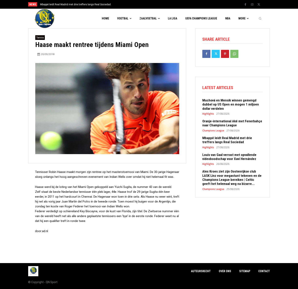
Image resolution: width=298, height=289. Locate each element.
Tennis (40, 37)
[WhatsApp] (234, 54)
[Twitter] (259, 4)
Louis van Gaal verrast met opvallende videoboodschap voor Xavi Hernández (229, 157)
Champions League (213, 130)
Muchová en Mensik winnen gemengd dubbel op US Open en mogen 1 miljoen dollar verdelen (230, 104)
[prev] (156, 4)
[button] (260, 18)
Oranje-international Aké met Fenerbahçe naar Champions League (232, 123)
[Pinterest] (225, 54)
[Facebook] (245, 4)
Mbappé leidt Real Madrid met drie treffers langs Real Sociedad (75, 4)
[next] (162, 4)
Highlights (208, 114)
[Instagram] (252, 4)
